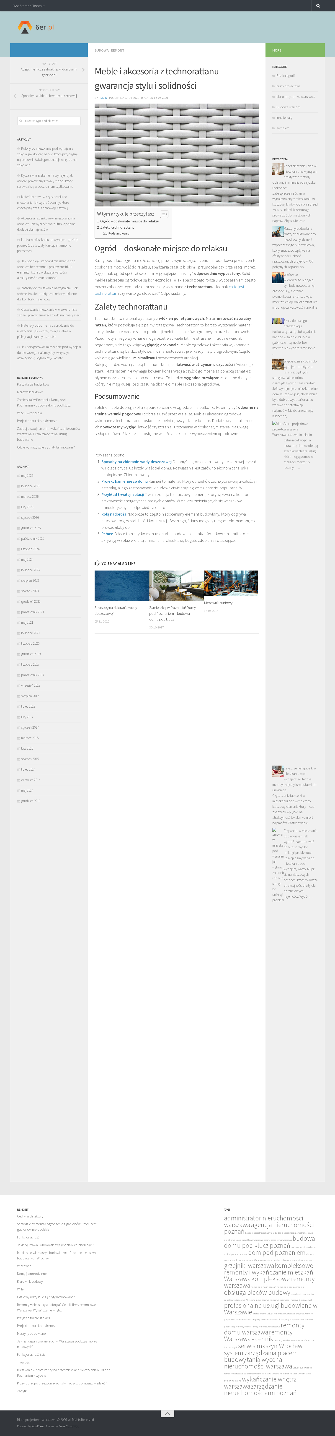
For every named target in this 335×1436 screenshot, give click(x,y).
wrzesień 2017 (30, 685)
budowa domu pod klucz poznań (269, 1242)
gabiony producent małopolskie (296, 1260)
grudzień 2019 (31, 654)
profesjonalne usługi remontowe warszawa (274, 1313)
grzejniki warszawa (249, 1265)
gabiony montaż (272, 1260)
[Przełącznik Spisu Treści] (162, 214)
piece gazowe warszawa (267, 1299)
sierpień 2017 (30, 696)
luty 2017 (27, 717)
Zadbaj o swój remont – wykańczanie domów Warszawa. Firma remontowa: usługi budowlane (48, 434)
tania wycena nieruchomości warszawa (258, 1362)
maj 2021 (27, 622)
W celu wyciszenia (29, 413)
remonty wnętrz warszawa (287, 1340)
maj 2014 (27, 790)
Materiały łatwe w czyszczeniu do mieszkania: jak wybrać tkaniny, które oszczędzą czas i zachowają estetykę (43, 202)
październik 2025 (32, 538)
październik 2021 (32, 612)
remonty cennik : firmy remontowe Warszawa (257, 1326)
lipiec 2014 (28, 769)
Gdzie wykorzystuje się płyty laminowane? (46, 447)
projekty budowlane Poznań (266, 1319)
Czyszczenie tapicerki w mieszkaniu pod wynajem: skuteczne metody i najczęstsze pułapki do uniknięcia (294, 779)
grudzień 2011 (31, 801)
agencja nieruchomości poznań (269, 1227)
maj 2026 (27, 475)
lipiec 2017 (28, 706)
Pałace (107, 533)
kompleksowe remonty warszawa (269, 1282)
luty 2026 (27, 507)
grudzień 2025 (31, 528)
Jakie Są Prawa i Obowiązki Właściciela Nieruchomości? (55, 1245)
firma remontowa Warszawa (250, 1260)
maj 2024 (27, 559)
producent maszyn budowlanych (296, 1299)
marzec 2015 (30, 738)
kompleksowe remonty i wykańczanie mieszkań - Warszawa (270, 1272)
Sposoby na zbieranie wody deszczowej (136, 461)
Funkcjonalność (28, 1237)
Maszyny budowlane (298, 228)
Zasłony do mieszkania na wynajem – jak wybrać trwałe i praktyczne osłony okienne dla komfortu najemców (47, 293)
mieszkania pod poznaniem (290, 1286)
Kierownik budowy (218, 602)
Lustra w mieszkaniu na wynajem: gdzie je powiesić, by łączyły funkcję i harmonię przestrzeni (47, 245)
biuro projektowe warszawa (295, 96)
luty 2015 (27, 748)
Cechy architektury (30, 1216)
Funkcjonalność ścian (32, 1354)
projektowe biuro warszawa (237, 1319)
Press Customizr (68, 1426)
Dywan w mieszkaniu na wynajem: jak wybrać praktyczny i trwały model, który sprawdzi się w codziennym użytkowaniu (45, 181)
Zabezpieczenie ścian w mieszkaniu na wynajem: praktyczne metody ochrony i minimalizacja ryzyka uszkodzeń (294, 177)
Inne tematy (284, 117)
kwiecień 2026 (30, 486)
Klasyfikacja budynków (33, 384)
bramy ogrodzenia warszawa (278, 1239)
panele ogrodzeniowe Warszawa (239, 1299)
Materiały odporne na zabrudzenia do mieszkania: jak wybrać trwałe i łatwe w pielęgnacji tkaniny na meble (45, 331)
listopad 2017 (30, 664)
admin (103, 98)
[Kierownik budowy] (231, 583)
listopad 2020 (30, 643)
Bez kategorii (285, 75)
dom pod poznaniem (277, 1252)
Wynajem (282, 128)
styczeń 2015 (30, 759)
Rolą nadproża (113, 514)
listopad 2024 (30, 549)
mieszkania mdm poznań (263, 1286)
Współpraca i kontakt (28, 5)
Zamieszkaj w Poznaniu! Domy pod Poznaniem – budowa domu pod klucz (172, 613)
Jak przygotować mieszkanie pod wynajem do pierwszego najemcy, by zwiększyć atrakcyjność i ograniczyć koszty (49, 352)
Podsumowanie (118, 233)
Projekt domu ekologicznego (37, 421)
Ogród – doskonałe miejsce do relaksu (129, 221)
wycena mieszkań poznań (284, 1373)
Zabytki (22, 1391)
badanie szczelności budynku (259, 1232)
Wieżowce (291, 274)
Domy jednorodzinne (31, 1274)
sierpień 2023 (30, 580)
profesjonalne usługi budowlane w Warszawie (270, 1308)
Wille (20, 1289)
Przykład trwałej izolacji (122, 494)
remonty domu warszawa (264, 1328)
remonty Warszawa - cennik (258, 1335)
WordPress (38, 1426)
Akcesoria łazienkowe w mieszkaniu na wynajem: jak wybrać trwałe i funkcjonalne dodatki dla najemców (46, 224)
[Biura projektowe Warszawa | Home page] (35, 27)
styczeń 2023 (30, 591)
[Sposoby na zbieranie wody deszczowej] (122, 586)
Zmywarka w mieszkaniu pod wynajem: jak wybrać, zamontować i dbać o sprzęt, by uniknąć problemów (300, 842)
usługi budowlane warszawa (257, 1373)
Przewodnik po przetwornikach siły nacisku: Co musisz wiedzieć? (62, 1383)
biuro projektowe (288, 86)
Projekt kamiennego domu (124, 481)
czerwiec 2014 (30, 780)
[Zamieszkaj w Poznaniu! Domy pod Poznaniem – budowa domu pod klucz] (176, 586)
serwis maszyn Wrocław (270, 1346)
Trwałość (23, 1362)
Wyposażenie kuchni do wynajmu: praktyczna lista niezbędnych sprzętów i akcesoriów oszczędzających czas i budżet (294, 372)
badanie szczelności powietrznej (291, 1232)
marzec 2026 (30, 496)
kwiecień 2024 (30, 570)
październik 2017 (32, 675)
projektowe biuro (304, 1313)
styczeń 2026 (30, 517)
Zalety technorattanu (117, 227)
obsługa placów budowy (257, 1292)
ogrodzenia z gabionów (302, 1294)
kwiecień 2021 (30, 633)
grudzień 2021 (31, 601)
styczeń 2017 (30, 727)
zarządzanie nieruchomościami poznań (260, 1389)
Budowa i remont (109, 50)
